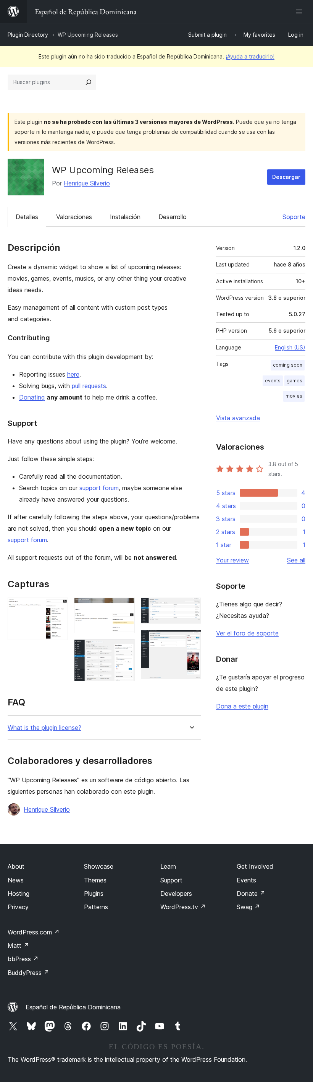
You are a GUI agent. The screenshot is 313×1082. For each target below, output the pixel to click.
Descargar (286, 177)
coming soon (287, 365)
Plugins (93, 893)
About (16, 866)
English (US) (290, 347)
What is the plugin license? (44, 727)
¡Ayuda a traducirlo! (250, 56)
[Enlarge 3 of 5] (124, 649)
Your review (232, 560)
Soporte (293, 217)
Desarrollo (172, 217)
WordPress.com (34, 932)
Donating (32, 397)
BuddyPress (28, 972)
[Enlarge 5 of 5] (191, 640)
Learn (168, 866)
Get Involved (255, 866)
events (273, 380)
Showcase (98, 866)
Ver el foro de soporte (247, 633)
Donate (251, 893)
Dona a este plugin (242, 706)
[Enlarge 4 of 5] (191, 608)
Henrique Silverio (87, 183)
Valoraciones (74, 217)
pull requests (89, 386)
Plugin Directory (28, 34)
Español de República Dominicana (73, 1007)
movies (294, 396)
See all (296, 560)
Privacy (18, 907)
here (73, 374)
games (294, 380)
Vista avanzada (238, 418)
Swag (248, 907)
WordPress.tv (183, 907)
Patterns (96, 907)
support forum (99, 488)
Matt (18, 945)
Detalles (27, 217)
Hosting (18, 893)
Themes (95, 880)
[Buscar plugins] (88, 82)
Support (171, 880)
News (16, 880)
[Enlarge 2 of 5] (124, 608)
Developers (176, 893)
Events (246, 880)
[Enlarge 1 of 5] (57, 608)
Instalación (125, 217)
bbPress (23, 959)
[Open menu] (301, 11)
